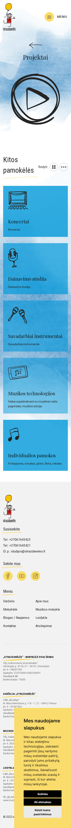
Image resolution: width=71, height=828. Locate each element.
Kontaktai (9, 626)
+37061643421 (20, 545)
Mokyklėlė (10, 609)
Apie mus (42, 601)
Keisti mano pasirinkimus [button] (42, 812)
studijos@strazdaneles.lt (28, 551)
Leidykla (41, 618)
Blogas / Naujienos (16, 618)
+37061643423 (20, 539)
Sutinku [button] (42, 794)
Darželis (9, 601)
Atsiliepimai (44, 626)
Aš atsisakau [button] (42, 802)
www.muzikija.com (13, 800)
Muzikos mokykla (48, 609)
